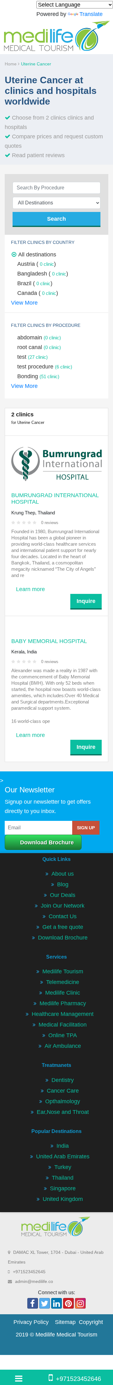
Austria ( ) (36, 264)
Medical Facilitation (63, 1025)
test (32, 357)
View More (24, 303)
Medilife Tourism (62, 971)
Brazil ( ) (34, 283)
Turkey (62, 1167)
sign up (86, 827)
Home (11, 63)
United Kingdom (63, 1199)
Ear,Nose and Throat (63, 1112)
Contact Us (63, 916)
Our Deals (62, 895)
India (62, 1146)
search (56, 219)
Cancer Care (63, 1091)
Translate (91, 14)
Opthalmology (62, 1101)
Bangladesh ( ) (42, 273)
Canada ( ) (37, 293)
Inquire (86, 601)
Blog (62, 884)
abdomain (39, 337)
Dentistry (62, 1080)
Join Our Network (62, 906)
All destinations (37, 254)
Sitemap (65, 1322)
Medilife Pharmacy (63, 1003)
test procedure (44, 366)
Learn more (30, 589)
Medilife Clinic (62, 993)
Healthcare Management (63, 1014)
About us (62, 874)
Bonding (38, 376)
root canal (39, 347)
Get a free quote (62, 927)
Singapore (63, 1188)
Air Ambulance (63, 1046)
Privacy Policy (31, 1322)
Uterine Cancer (36, 63)
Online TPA (62, 1035)
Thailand (62, 1178)
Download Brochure (47, 842)
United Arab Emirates (62, 1156)
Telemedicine (62, 982)
